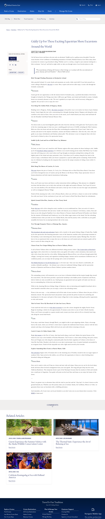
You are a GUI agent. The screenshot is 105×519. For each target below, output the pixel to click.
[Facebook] (10, 65)
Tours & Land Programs (24, 438)
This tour (33, 170)
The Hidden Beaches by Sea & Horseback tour (44, 262)
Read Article (12, 447)
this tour (50, 84)
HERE (33, 393)
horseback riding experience (45, 150)
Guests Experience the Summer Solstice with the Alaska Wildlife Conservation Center (27, 443)
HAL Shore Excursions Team (47, 51)
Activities (13, 30)
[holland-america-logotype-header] (12, 5)
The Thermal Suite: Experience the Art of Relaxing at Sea (73, 443)
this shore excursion (57, 110)
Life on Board (67, 438)
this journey (38, 335)
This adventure (35, 352)
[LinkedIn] (15, 65)
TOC (17, 471)
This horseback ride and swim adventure (43, 232)
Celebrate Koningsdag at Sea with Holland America (26, 476)
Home (8, 30)
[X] (12, 65)
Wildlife (21, 72)
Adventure (13, 72)
